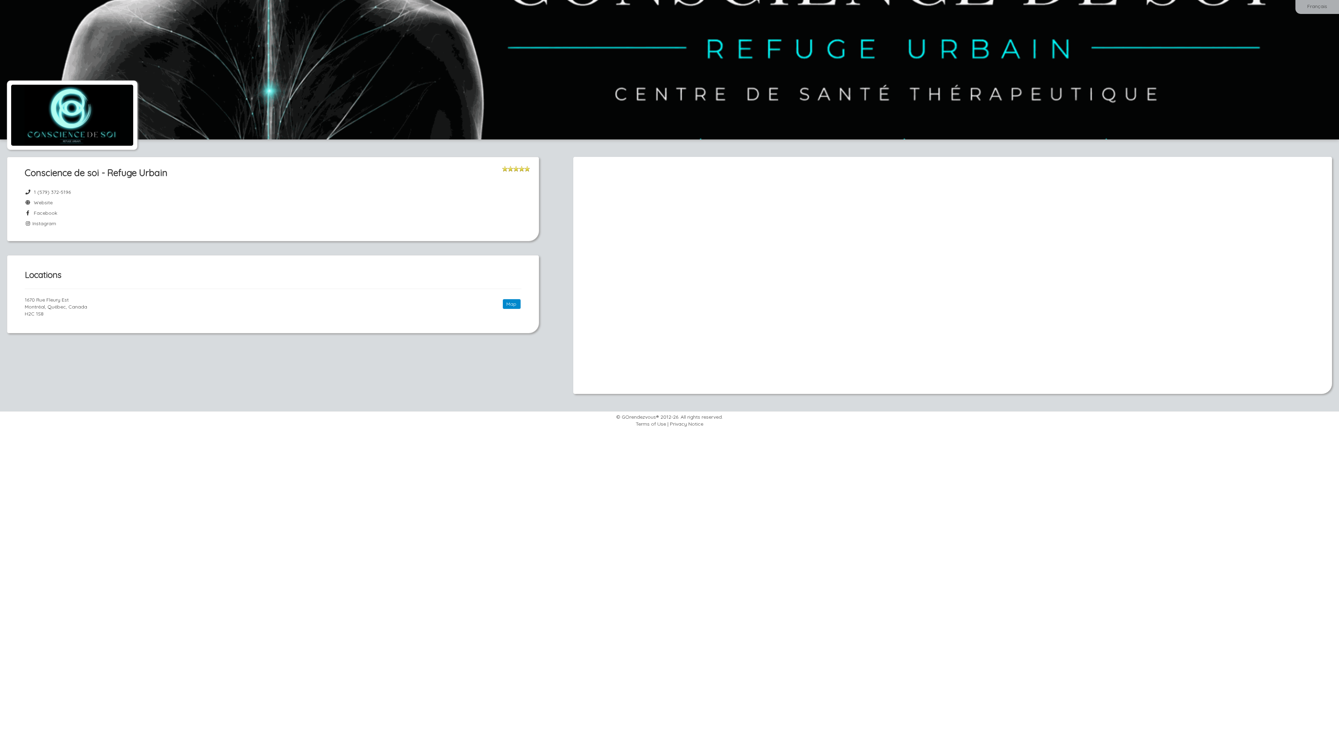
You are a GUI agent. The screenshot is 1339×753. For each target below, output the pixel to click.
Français (1317, 6)
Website (42, 202)
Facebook (44, 213)
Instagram (43, 223)
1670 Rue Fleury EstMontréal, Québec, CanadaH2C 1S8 (56, 307)
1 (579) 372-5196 (52, 192)
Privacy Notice (686, 424)
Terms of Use (651, 424)
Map (511, 304)
